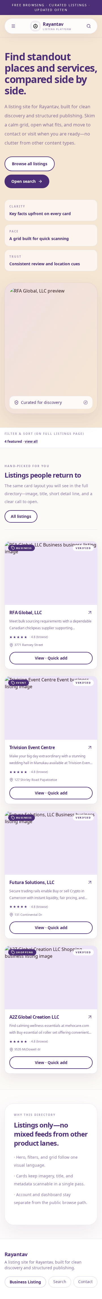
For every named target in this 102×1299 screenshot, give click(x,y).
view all (31, 441)
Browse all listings (29, 163)
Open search (23, 181)
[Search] (89, 26)
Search (59, 1281)
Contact (85, 1281)
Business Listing (25, 1282)
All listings (21, 516)
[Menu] (13, 26)
